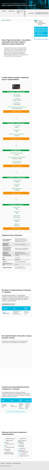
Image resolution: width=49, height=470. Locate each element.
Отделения (12, 11)
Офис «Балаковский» (6, 312)
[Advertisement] (16, 29)
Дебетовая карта (20, 11)
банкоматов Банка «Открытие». (9, 396)
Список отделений (41, 30)
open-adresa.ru (7, 465)
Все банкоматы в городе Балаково (15, 411)
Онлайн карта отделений (40, 33)
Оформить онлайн (16, 111)
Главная (4, 11)
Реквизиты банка (41, 27)
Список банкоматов (41, 36)
